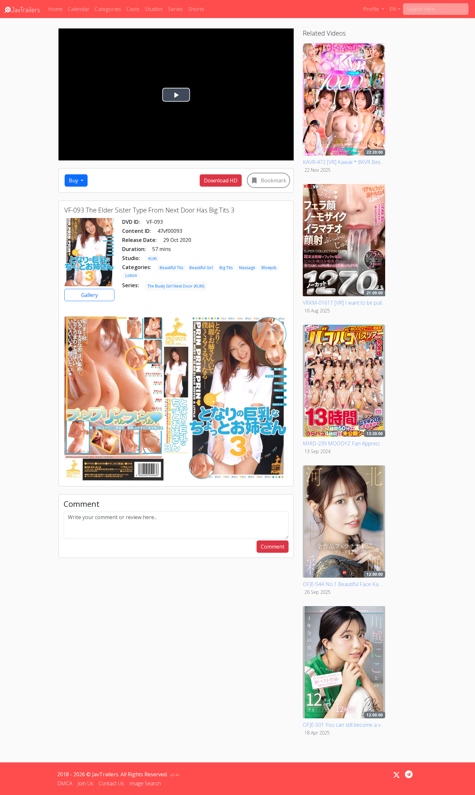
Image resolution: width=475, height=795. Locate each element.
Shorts (196, 9)
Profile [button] (371, 9)
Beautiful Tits (171, 267)
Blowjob (269, 267)
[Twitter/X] (396, 775)
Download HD (221, 180)
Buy (74, 180)
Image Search (145, 783)
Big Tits (226, 267)
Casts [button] (133, 9)
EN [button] (392, 9)
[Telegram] (409, 774)
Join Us (85, 783)
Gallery (89, 295)
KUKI (152, 258)
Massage (247, 267)
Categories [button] (108, 9)
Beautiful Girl (201, 267)
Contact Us (111, 783)
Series (175, 9)
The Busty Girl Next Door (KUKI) (175, 286)
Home (55, 9)
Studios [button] (154, 9)
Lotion (131, 275)
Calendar (79, 9)
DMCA (64, 783)
